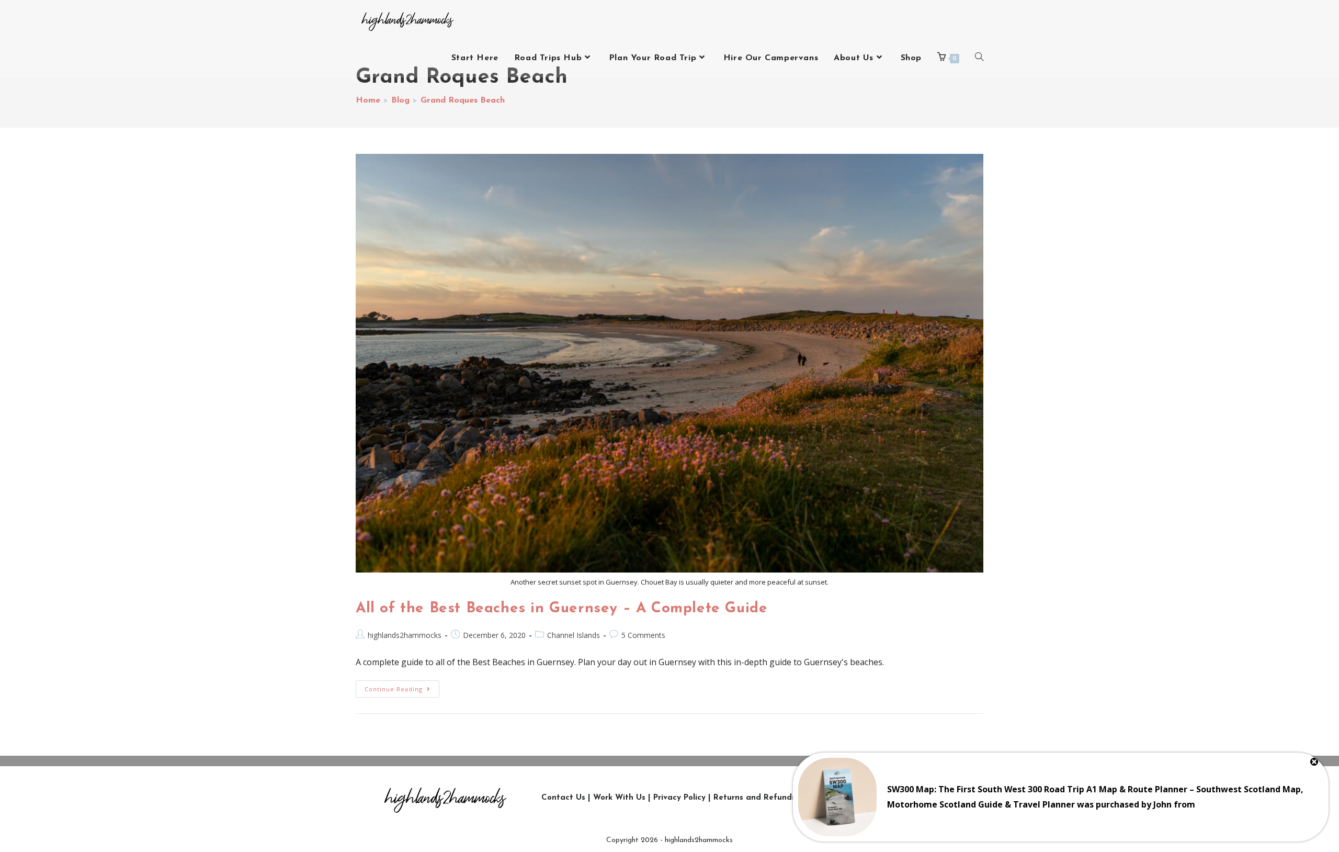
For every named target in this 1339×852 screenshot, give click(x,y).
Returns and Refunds (754, 798)
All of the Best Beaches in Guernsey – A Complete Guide (561, 608)
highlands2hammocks (404, 635)
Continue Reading (402, 686)
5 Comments (643, 635)
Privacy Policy (679, 798)
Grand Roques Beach (463, 100)
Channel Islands (573, 635)
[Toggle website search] (979, 58)
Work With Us (619, 798)
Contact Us (563, 798)
